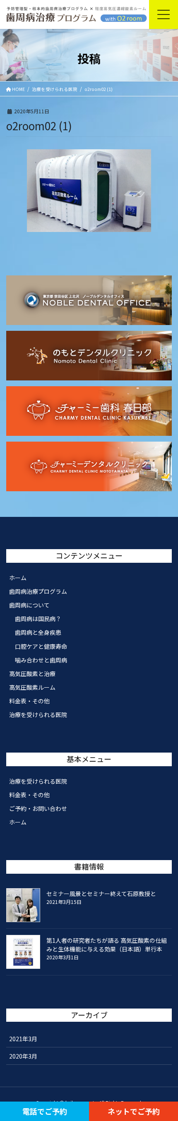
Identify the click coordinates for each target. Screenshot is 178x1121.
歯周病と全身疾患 (38, 632)
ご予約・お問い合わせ (38, 808)
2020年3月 (23, 1056)
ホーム (17, 578)
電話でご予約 (44, 1111)
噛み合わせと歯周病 (41, 660)
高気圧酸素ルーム (32, 687)
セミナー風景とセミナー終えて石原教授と (101, 893)
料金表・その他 (29, 701)
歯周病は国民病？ (38, 618)
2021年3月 (23, 1039)
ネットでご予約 (134, 1111)
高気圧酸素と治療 (32, 673)
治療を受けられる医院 (38, 714)
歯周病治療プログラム (38, 591)
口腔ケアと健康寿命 (41, 646)
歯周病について (29, 605)
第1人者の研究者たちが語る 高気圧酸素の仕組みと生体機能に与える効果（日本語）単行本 (106, 944)
